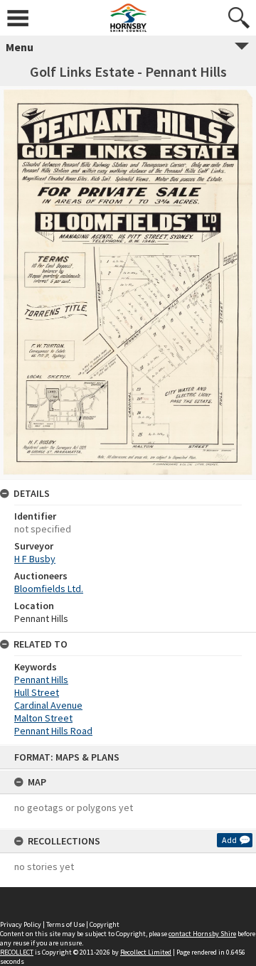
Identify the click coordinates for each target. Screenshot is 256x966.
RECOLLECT (16, 952)
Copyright (104, 924)
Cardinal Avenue (48, 705)
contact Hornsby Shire (202, 933)
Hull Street (36, 692)
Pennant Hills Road (53, 730)
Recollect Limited (145, 952)
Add (229, 839)
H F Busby (34, 558)
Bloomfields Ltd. (48, 588)
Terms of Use (65, 924)
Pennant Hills (41, 679)
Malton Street (43, 718)
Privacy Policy (20, 924)
